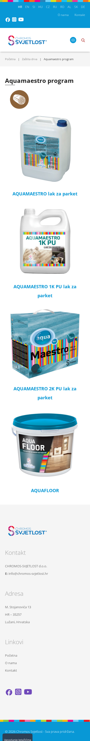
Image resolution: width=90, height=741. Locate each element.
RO (62, 7)
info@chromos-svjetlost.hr (28, 573)
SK (76, 7)
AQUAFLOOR (45, 490)
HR (20, 7)
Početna (10, 59)
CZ (48, 7)
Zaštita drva (29, 59)
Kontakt (79, 15)
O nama (63, 15)
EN (27, 7)
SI (33, 7)
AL (69, 7)
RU (55, 7)
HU (40, 7)
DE (83, 7)
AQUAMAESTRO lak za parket (45, 194)
